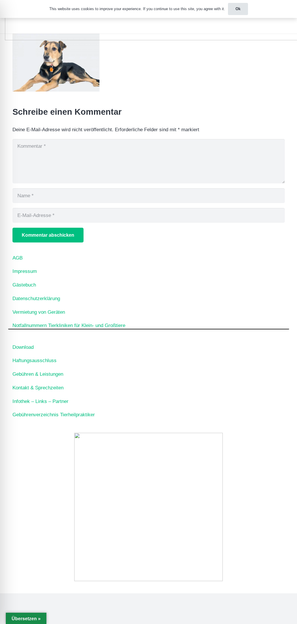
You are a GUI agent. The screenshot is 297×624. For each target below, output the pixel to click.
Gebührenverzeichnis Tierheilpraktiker (53, 414)
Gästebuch (24, 285)
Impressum (24, 271)
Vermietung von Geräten (38, 312)
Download (23, 347)
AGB (17, 258)
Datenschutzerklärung (36, 298)
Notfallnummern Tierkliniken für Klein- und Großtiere (68, 325)
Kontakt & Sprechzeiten (38, 388)
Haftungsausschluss (34, 360)
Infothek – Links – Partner (40, 401)
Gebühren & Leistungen (37, 374)
